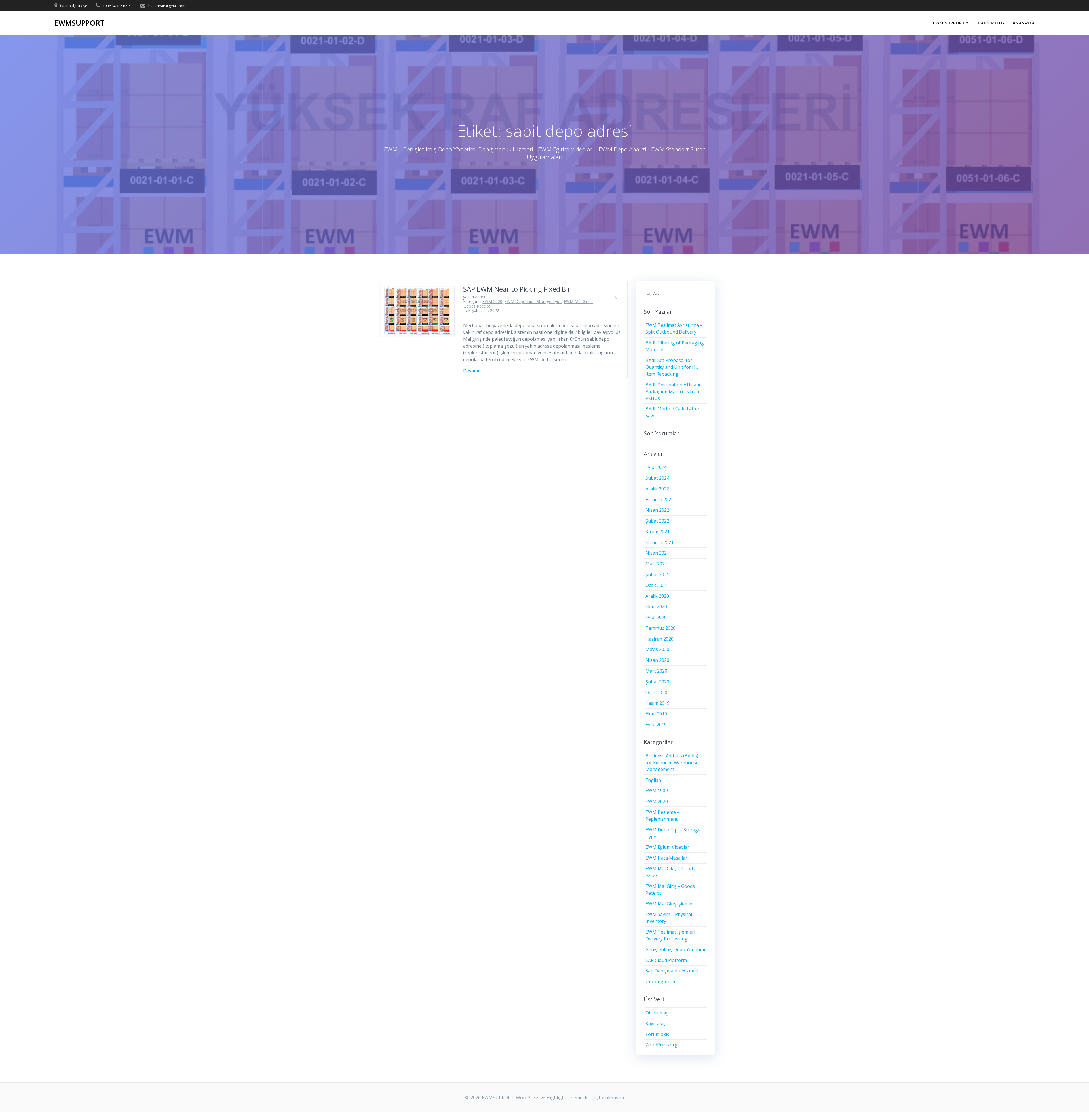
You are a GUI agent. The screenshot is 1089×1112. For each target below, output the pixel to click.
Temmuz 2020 (660, 628)
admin (480, 297)
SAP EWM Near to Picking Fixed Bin (517, 289)
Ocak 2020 (656, 692)
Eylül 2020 (656, 617)
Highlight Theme (564, 1097)
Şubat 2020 (657, 682)
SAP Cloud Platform (666, 960)
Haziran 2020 (659, 639)
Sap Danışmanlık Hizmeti (671, 971)
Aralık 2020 (657, 596)
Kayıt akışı (656, 1023)
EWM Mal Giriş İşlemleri (670, 904)
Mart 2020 (656, 671)
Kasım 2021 (657, 531)
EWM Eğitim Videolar (667, 847)
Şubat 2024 (657, 478)
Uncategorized (661, 981)
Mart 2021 (656, 564)
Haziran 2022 (659, 499)
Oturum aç (656, 1013)
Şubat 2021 (657, 574)
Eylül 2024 (656, 467)
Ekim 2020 (656, 606)
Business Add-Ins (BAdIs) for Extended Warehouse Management (671, 762)
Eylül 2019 (656, 724)
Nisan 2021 (657, 553)
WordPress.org (661, 1045)
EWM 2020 (492, 301)
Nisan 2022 (657, 510)
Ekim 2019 (656, 714)
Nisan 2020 (657, 660)
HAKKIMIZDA (991, 23)
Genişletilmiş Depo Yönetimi (675, 949)
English (653, 780)
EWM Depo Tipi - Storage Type (533, 301)
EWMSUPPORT (79, 23)
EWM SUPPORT (949, 23)
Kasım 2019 (657, 703)
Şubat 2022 (657, 521)
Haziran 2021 (659, 542)
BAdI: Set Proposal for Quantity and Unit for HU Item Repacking (672, 367)
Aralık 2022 (657, 489)
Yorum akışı (657, 1034)
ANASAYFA (1024, 23)
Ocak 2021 (656, 585)
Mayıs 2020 (657, 649)
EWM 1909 (656, 790)
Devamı (471, 371)
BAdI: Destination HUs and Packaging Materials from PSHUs (673, 391)
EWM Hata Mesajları (667, 858)
